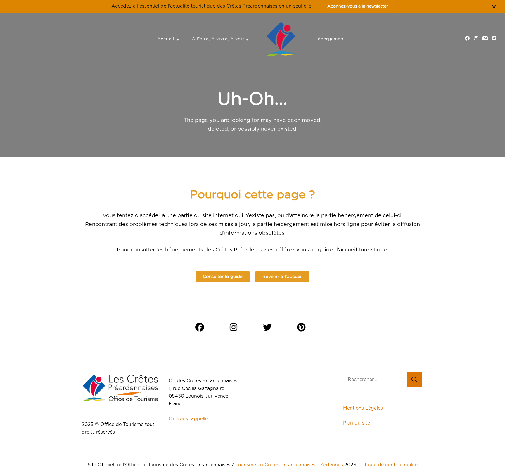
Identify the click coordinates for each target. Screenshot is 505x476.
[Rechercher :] (375, 379)
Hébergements (331, 39)
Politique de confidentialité (387, 465)
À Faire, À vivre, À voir (218, 39)
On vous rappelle (188, 418)
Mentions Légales (363, 408)
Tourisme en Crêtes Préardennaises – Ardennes (289, 465)
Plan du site (357, 423)
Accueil (165, 39)
